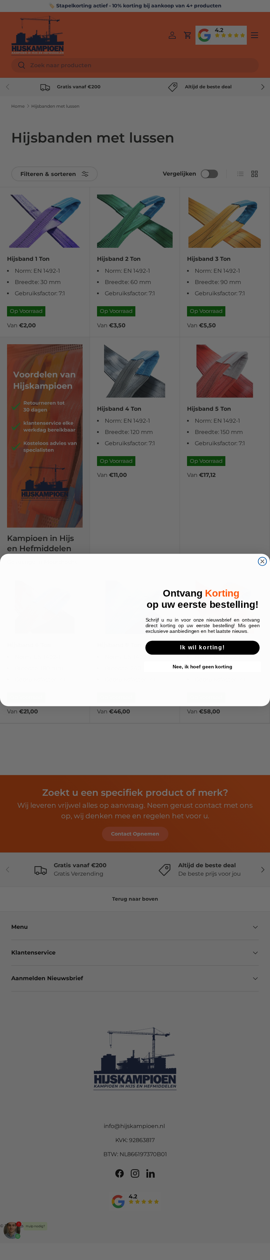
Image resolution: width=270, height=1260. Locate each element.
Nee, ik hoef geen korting (202, 668)
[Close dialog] (262, 561)
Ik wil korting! (202, 649)
